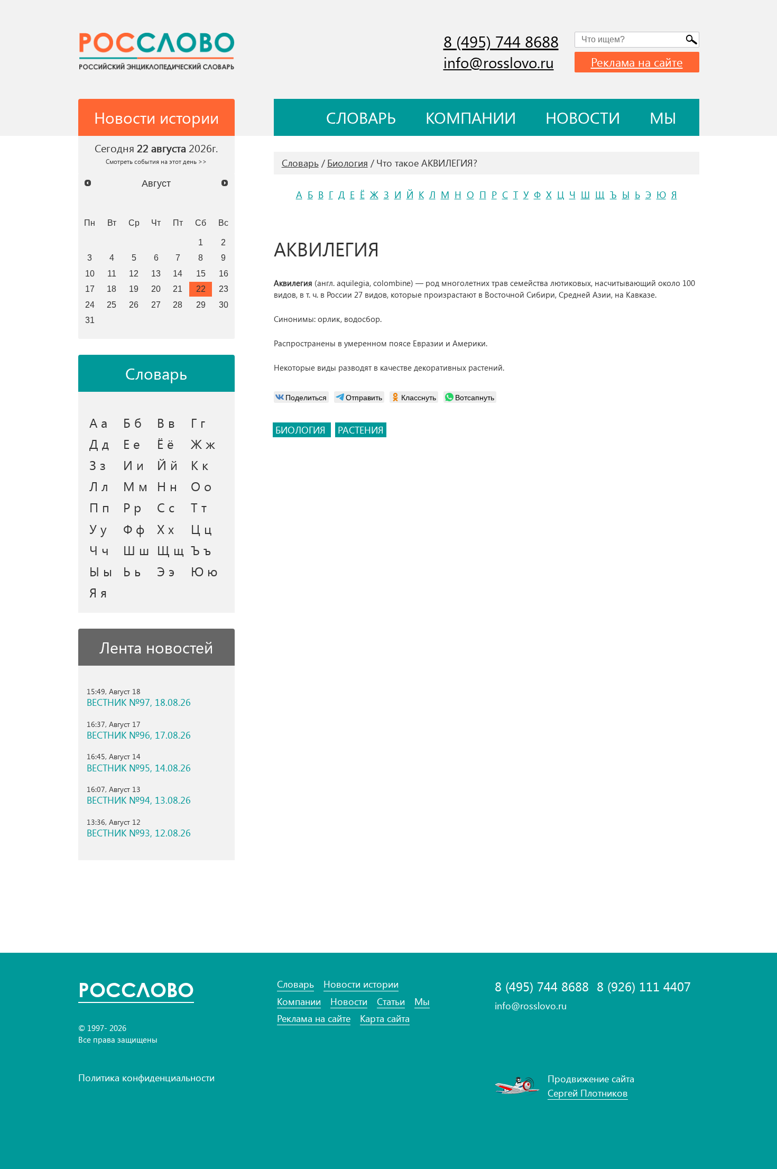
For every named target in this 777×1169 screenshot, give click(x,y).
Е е (131, 443)
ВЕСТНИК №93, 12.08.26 (139, 833)
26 (133, 304)
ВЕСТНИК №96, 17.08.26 (139, 735)
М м (135, 485)
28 (177, 304)
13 (156, 273)
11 (111, 273)
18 (111, 288)
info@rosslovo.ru (498, 62)
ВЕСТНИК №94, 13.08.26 (139, 800)
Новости (582, 117)
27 (156, 304)
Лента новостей (156, 647)
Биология (347, 163)
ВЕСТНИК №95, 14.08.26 (139, 768)
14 (177, 273)
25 (111, 304)
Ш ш (136, 549)
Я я (98, 592)
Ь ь (132, 571)
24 (90, 304)
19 (133, 288)
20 (156, 288)
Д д (99, 443)
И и (133, 464)
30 (223, 304)
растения (361, 430)
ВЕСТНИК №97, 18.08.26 (139, 702)
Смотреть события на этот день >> (156, 161)
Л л (98, 485)
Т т (199, 507)
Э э (165, 571)
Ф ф (133, 528)
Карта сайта (385, 1018)
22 (201, 288)
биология (301, 430)
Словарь (361, 117)
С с (165, 507)
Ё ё (165, 443)
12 (133, 273)
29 (201, 304)
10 (90, 273)
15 (201, 273)
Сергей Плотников (588, 1093)
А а (98, 422)
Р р (132, 507)
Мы (663, 117)
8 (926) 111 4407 (644, 986)
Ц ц (201, 528)
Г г (198, 422)
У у (98, 528)
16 (223, 273)
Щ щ (170, 549)
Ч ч (99, 549)
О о (201, 485)
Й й (167, 464)
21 (177, 288)
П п (99, 507)
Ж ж (203, 443)
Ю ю (204, 571)
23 (223, 288)
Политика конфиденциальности (146, 1077)
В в (166, 422)
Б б (132, 422)
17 (90, 288)
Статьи (391, 1002)
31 (90, 320)
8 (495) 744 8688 (501, 41)
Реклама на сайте (637, 62)
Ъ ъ (201, 549)
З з (97, 464)
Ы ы (100, 571)
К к (199, 464)
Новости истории (361, 984)
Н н (167, 485)
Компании (471, 117)
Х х (165, 528)
